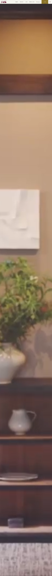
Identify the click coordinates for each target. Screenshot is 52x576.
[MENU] (50, 2)
